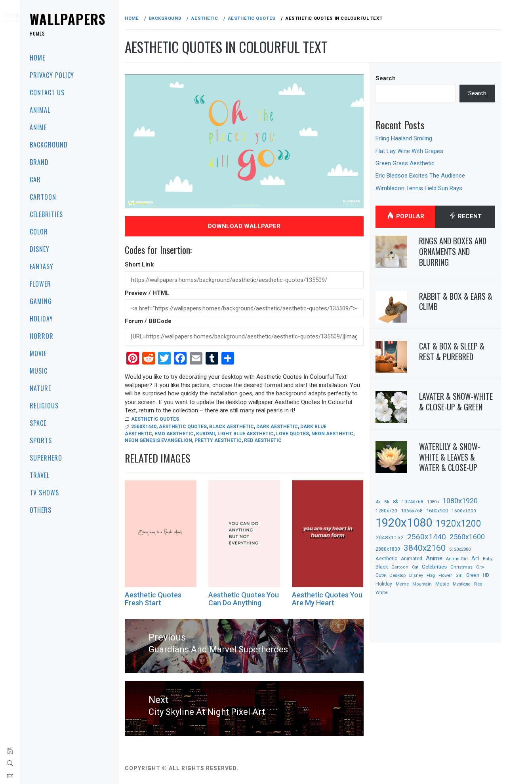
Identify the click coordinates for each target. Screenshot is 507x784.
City (480, 567)
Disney (40, 249)
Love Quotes (292, 433)
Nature (40, 388)
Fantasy (41, 266)
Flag (431, 575)
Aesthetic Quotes (155, 419)
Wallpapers (68, 19)
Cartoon (43, 197)
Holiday (41, 318)
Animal (40, 110)
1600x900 (437, 511)
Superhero (46, 458)
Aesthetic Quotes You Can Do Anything (243, 599)
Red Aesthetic (263, 440)
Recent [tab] (469, 216)
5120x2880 (460, 549)
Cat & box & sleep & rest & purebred (451, 351)
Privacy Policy (52, 75)
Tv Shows (44, 492)
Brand (39, 162)
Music (39, 371)
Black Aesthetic (231, 426)
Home (37, 57)
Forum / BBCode (148, 321)
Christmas (461, 567)
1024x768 (412, 501)
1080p (433, 501)
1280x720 (386, 511)
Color (39, 231)
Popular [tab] (409, 216)
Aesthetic (386, 558)
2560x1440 (143, 426)
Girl (459, 575)
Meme (402, 584)
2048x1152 (389, 537)
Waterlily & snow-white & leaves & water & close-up (449, 456)
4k (378, 501)
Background (49, 144)
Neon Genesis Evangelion (158, 440)
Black (381, 567)
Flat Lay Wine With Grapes (409, 151)
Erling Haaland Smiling (403, 138)
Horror (41, 336)
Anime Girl (457, 558)
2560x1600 (467, 537)
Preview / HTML (147, 293)
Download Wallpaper (244, 226)
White (381, 592)
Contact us (47, 92)
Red (478, 584)
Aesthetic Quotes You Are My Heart (327, 599)
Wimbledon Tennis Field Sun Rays (418, 188)
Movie (38, 353)
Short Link (139, 264)
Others (40, 510)
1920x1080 (403, 522)
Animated (411, 558)
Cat (415, 567)
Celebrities (46, 214)
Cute (380, 575)
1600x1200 (464, 511)
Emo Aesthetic (174, 433)
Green (472, 575)
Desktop (397, 575)
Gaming (41, 301)
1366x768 (412, 511)
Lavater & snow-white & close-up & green (456, 401)
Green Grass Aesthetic (405, 163)
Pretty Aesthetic (218, 440)
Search (385, 78)
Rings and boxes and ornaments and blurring (452, 251)
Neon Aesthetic (332, 433)
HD (486, 575)
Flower (40, 284)
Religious (44, 405)
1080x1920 (460, 501)
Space (38, 423)
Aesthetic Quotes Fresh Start (153, 599)
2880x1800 (387, 549)
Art (475, 558)
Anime (38, 127)
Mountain (422, 584)
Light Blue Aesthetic (245, 433)
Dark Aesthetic (277, 426)
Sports (41, 440)
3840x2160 (425, 548)
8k (395, 501)
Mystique (462, 584)
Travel (40, 475)
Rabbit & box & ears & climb (455, 301)
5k (386, 501)
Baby (487, 558)
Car (35, 179)
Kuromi (205, 433)
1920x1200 (458, 523)
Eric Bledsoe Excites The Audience (420, 175)
